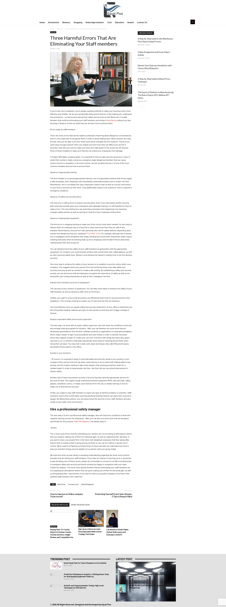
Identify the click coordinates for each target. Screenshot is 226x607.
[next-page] (55, 542)
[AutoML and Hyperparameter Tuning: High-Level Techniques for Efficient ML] (56, 588)
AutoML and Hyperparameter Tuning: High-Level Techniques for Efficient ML (84, 586)
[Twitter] (157, 604)
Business (60, 29)
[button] (192, 22)
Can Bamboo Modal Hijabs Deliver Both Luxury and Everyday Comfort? (117, 532)
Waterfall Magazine (87, 484)
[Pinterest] (151, 604)
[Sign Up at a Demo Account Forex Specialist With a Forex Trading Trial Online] (91, 518)
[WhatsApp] (162, 604)
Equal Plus (106, 604)
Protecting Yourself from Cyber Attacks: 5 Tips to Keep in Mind (113, 495)
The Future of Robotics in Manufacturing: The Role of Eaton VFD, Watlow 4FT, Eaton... (156, 95)
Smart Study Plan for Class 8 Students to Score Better (85, 563)
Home (52, 29)
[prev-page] (51, 542)
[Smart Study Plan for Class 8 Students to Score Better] (56, 565)
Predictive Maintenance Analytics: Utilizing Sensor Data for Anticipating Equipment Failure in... (86, 575)
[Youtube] (167, 604)
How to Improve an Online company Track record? (66, 495)
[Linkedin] (146, 604)
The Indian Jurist (73, 484)
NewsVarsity (61, 484)
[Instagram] (141, 604)
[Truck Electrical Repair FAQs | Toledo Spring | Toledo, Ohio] (122, 577)
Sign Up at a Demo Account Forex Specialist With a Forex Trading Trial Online (90, 531)
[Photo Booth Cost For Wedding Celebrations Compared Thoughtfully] (121, 588)
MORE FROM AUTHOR (80, 505)
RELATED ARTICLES (60, 505)
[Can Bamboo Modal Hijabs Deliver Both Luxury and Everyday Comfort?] (119, 518)
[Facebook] (135, 604)
